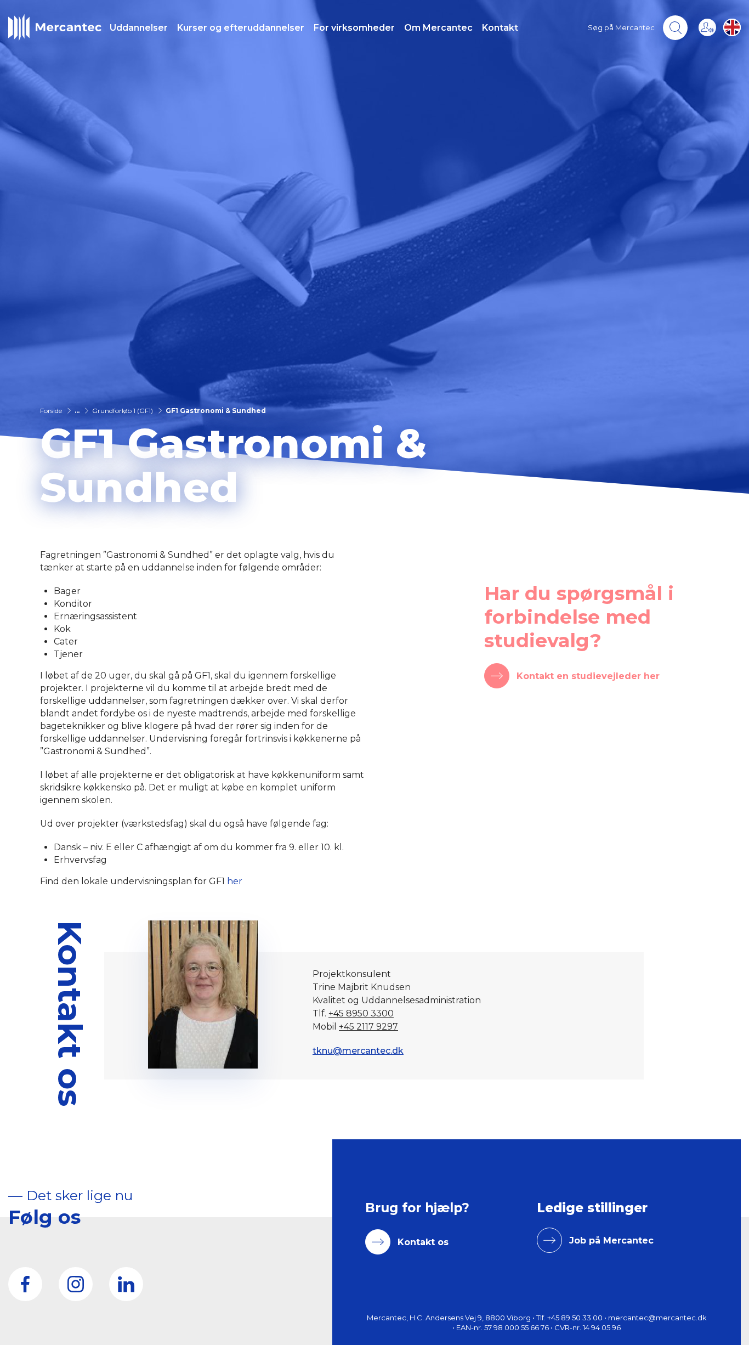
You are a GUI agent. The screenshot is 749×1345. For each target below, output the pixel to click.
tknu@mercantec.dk (358, 1051)
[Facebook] (25, 1284)
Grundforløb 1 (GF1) (122, 410)
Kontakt (500, 27)
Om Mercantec (438, 27)
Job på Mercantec (611, 1240)
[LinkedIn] (126, 1284)
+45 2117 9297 (368, 1026)
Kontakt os (423, 1242)
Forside (51, 410)
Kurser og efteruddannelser (240, 27)
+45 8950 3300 (361, 1013)
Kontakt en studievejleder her (588, 676)
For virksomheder (354, 27)
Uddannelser (139, 27)
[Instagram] (76, 1284)
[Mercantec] (54, 27)
